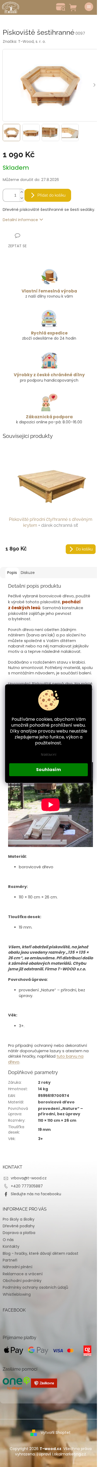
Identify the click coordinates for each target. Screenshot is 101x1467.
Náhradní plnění (17, 1267)
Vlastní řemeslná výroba (49, 291)
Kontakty (11, 1246)
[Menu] (88, 6)
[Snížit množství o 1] (22, 198)
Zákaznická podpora (49, 417)
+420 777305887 (27, 1186)
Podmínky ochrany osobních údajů (35, 1287)
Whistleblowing (17, 1294)
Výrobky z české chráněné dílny (49, 375)
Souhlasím (48, 769)
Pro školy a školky (18, 1219)
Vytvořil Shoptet (56, 1432)
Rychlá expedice (49, 333)
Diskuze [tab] (28, 572)
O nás (8, 1239)
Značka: (24, 41)
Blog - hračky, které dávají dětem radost (40, 1253)
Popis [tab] (12, 572)
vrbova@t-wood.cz (29, 1178)
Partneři (10, 1260)
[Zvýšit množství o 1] (22, 192)
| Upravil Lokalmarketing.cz (61, 1454)
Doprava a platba (19, 1232)
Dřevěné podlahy (19, 1226)
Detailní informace (20, 219)
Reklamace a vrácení (23, 1274)
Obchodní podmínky (22, 1280)
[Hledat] (60, 6)
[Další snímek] (94, 85)
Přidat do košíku (51, 195)
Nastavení (48, 754)
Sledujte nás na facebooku (36, 1194)
